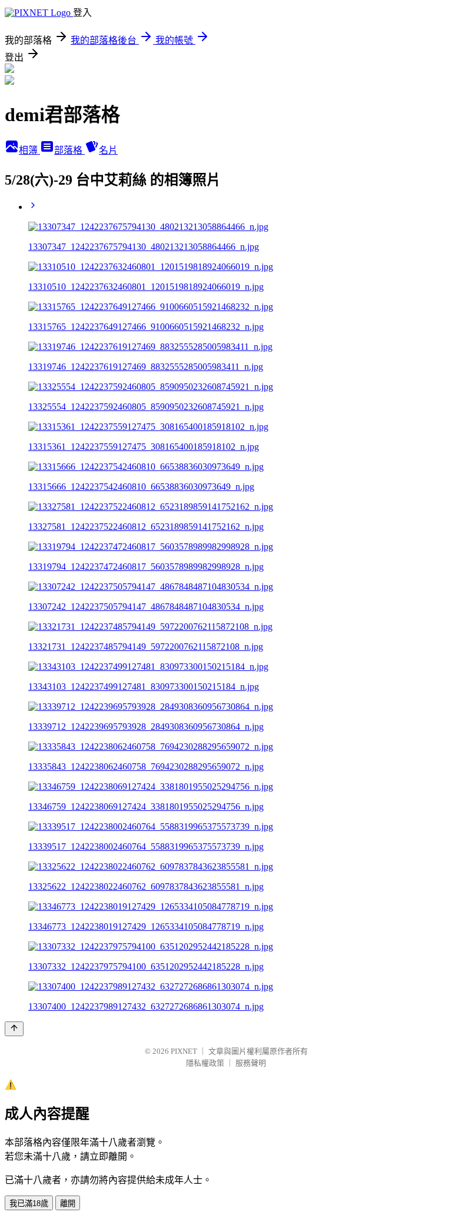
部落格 (69, 150)
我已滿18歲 (28, 1203)
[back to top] (14, 1028)
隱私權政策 (205, 1063)
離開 (67, 1203)
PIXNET (184, 1051)
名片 (108, 150)
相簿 (29, 150)
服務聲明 (250, 1063)
